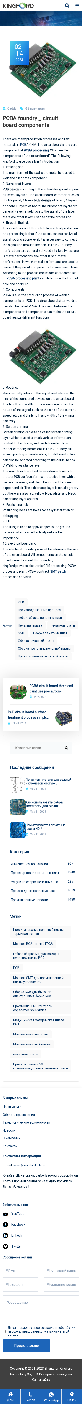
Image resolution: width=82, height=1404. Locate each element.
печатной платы (63, 625)
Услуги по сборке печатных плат (41, 882)
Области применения (19, 1115)
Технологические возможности (26, 1122)
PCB (23, 144)
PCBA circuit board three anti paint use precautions (51, 688)
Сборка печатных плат (50, 633)
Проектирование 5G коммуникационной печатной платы (40, 1066)
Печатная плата (30, 625)
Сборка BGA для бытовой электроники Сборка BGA (32, 994)
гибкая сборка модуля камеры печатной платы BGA (36, 956)
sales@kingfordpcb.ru (29, 1165)
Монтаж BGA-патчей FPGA (33, 944)
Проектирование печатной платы (43, 656)
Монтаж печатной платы (32, 1044)
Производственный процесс (39, 610)
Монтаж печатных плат (31, 1034)
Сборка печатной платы (36, 641)
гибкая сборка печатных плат (40, 617)
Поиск (70, 18)
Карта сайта (41, 1379)
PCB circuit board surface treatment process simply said (27, 715)
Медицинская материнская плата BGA (38, 1022)
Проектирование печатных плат (41, 873)
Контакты (10, 1146)
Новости (9, 1130)
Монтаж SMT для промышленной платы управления (38, 980)
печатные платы (25, 1054)
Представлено (26, 1346)
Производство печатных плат (41, 890)
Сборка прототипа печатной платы (44, 648)
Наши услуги (12, 1107)
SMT (21, 633)
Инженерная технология (41, 864)
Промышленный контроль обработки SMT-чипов (32, 1008)
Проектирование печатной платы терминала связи (38, 932)
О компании (11, 1138)
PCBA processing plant (23, 278)
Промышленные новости (41, 900)
